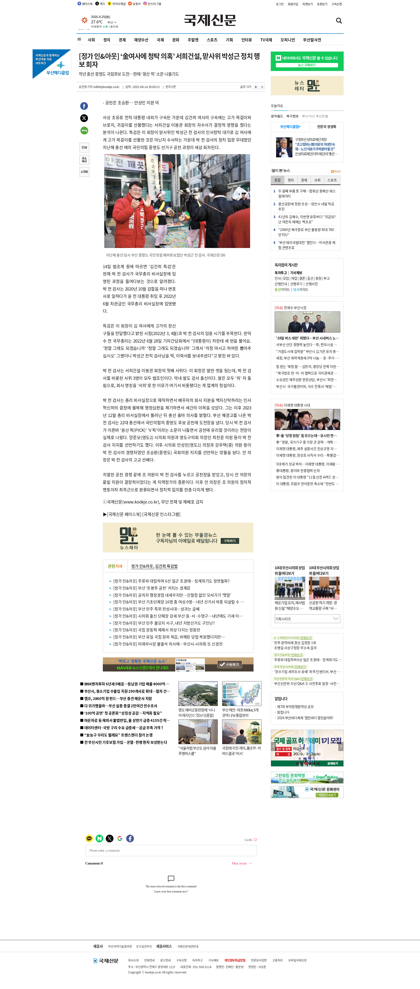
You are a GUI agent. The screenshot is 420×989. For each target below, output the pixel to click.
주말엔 (193, 40)
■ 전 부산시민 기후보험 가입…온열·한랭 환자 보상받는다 (123, 742)
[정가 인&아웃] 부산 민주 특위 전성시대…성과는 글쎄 (156, 609)
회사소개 (133, 960)
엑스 (102, 4)
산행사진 (312, 283)
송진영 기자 (86, 87)
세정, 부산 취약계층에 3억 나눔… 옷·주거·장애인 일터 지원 (317, 357)
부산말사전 (312, 40)
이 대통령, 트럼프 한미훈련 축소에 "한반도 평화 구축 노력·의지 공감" (324, 483)
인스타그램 (154, 4)
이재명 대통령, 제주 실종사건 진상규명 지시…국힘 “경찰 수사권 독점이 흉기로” (331, 448)
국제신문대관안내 (187, 946)
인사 (278, 278)
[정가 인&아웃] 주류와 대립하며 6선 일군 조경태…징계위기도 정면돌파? (171, 581)
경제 (122, 40)
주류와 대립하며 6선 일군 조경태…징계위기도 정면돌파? (313, 659)
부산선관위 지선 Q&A (293, 679)
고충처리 (277, 960)
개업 (294, 278)
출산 (310, 278)
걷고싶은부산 (144, 946)
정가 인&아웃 (142, 566)
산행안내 (281, 283)
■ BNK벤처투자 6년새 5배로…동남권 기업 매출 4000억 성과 (126, 683)
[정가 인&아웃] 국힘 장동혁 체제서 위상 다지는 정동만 (156, 630)
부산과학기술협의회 (120, 946)
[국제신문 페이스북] (124, 514)
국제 (160, 40)
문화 (176, 40)
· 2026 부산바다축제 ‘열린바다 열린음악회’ (304, 717)
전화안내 (149, 960)
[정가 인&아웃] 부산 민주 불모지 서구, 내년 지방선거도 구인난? (164, 623)
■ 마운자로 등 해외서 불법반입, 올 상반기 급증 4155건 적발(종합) (129, 720)
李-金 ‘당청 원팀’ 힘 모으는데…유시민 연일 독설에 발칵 (315, 435)
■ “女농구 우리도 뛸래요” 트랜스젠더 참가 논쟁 (116, 734)
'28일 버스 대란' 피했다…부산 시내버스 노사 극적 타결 (314, 338)
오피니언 (287, 40)
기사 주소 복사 (84, 160)
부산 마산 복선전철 (315, 116)
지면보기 (307, 4)
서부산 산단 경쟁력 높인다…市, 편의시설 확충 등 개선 (313, 344)
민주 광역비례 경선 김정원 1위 (295, 642)
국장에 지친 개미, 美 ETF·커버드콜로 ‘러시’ (241, 750)
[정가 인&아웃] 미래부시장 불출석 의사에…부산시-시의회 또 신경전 (168, 644)
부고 (327, 278)
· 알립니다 (282, 712)
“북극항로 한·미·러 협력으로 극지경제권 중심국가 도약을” (317, 373)
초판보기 (322, 4)
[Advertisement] (214, 293)
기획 (229, 40)
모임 (286, 278)
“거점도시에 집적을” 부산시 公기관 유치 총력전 (309, 351)
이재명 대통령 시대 (292, 405)
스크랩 (84, 172)
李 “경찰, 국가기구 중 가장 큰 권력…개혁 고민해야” (312, 442)
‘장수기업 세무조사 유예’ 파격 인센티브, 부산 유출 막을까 (313, 671)
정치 (107, 40)
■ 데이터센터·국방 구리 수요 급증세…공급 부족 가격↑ (122, 727)
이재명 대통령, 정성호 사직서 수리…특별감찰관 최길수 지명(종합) (322, 455)
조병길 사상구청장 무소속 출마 (295, 647)
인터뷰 (246, 40)
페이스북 (87, 4)
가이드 (282, 289)
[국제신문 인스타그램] (161, 514)
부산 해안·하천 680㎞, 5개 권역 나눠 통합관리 (240, 712)
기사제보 (213, 960)
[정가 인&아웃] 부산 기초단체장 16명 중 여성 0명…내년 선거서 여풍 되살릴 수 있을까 (182, 602)
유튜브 (136, 4)
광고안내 (165, 960)
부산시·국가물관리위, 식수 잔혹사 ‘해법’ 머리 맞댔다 (313, 386)
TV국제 (266, 40)
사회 (91, 40)
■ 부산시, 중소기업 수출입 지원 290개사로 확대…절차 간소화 (126, 691)
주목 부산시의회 (290, 667)
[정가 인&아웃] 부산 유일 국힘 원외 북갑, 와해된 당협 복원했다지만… (169, 637)
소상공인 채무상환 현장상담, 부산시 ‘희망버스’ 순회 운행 (315, 379)
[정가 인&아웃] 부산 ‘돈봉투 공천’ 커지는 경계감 (151, 588)
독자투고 (197, 960)
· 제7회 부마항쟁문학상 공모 (294, 706)
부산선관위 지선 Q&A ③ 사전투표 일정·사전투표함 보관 (313, 683)
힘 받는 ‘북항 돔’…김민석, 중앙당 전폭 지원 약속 (309, 366)
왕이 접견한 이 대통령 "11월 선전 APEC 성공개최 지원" (314, 477)
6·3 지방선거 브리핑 (293, 638)
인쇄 (84, 148)
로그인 (280, 4)
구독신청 (337, 4)
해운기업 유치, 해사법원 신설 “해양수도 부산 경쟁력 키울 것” (290, 608)
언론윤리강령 (259, 960)
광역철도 (277, 116)
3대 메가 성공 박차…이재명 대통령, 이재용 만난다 (310, 463)
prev (273, 746)
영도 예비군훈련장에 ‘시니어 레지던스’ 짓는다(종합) (196, 712)
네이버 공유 (84, 131)
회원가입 (293, 4)
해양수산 (141, 40)
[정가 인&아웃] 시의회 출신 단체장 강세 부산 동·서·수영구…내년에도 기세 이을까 (179, 616)
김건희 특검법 (166, 566)
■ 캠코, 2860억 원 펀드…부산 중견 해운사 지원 (116, 698)
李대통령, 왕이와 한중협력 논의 (298, 470)
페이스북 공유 (84, 106)
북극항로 (292, 116)
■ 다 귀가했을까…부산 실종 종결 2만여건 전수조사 (118, 705)
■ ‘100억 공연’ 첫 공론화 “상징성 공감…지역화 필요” (121, 712)
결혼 (302, 278)
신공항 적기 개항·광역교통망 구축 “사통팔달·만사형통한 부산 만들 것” (324, 611)
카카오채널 (118, 4)
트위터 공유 (84, 119)
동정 (318, 278)
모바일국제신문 (297, 960)
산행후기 (296, 283)
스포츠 (212, 40)
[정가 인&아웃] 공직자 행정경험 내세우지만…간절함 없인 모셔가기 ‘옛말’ (172, 595)
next (340, 746)
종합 (277, 179)
